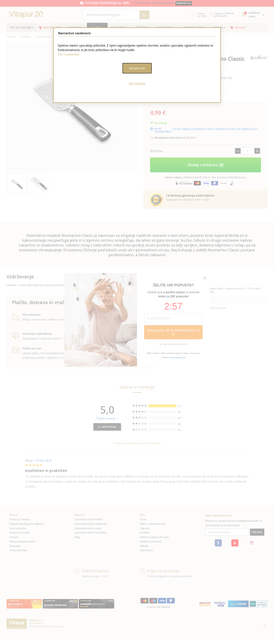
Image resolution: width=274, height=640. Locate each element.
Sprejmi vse (137, 68)
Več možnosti (137, 83)
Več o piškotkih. (69, 54)
